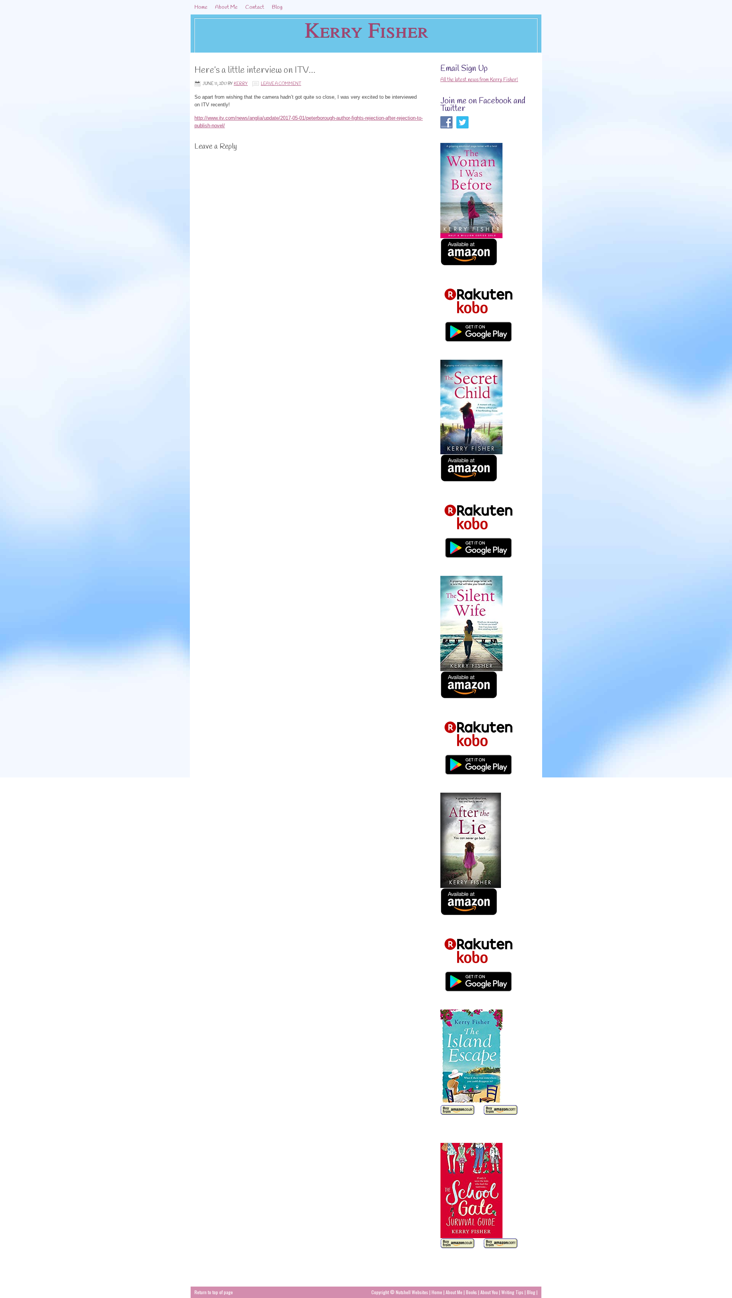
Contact (254, 7)
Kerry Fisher (366, 29)
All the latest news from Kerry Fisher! (479, 80)
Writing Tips (512, 1292)
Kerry (241, 84)
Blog (277, 7)
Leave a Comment (281, 84)
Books (472, 1292)
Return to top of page (213, 1292)
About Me (226, 7)
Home (200, 7)
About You (489, 1292)
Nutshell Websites (412, 1292)
